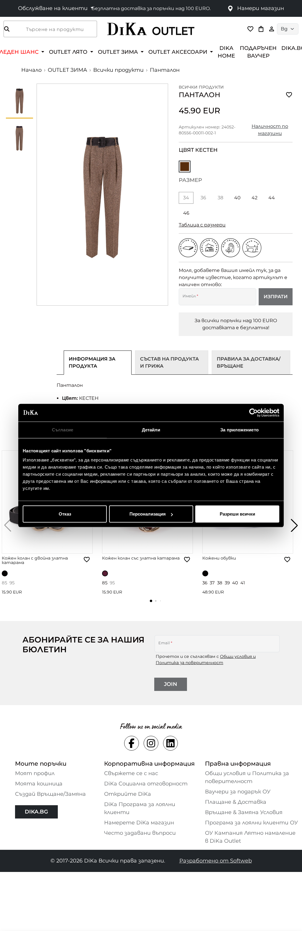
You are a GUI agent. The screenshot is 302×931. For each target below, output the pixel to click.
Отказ (65, 513)
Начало (31, 70)
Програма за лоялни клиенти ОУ (251, 822)
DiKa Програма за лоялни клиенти (139, 808)
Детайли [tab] (151, 429)
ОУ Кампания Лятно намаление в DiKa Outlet (250, 837)
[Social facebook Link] (131, 743)
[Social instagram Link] (151, 743)
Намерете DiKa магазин (139, 822)
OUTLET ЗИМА (67, 70)
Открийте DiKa (127, 794)
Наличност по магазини (270, 129)
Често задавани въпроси (140, 833)
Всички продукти (118, 70)
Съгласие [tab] (62, 429)
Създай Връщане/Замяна (50, 794)
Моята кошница (39, 783)
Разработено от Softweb (215, 860)
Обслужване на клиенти (53, 8)
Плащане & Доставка (235, 802)
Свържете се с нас (131, 773)
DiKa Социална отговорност (146, 783)
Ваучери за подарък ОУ (237, 791)
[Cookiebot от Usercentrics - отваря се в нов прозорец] (253, 412)
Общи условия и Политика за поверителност (247, 777)
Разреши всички (237, 513)
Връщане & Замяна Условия (244, 812)
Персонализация (147, 513)
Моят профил (35, 773)
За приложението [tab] (239, 429)
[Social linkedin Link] (170, 743)
